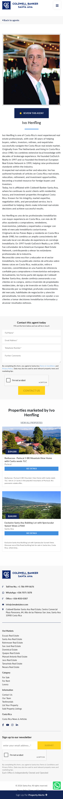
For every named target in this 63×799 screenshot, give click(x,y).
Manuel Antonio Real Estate (14, 656)
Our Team (6, 698)
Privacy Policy (7, 368)
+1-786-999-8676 (26, 586)
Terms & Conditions (47, 366)
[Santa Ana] (20, 5)
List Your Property (10, 705)
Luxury (5, 684)
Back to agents (11, 20)
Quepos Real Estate (11, 653)
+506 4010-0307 (20, 598)
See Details (31, 468)
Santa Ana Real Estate (12, 639)
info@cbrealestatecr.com (17, 604)
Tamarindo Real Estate (12, 663)
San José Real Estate (11, 646)
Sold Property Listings (12, 708)
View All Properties (31, 422)
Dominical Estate (9, 649)
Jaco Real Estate (9, 660)
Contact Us (31, 390)
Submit (49, 745)
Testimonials (7, 701)
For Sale (5, 677)
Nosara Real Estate (10, 667)
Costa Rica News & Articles (14, 719)
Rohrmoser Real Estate (12, 642)
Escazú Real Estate (10, 635)
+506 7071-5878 (24, 592)
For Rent (6, 680)
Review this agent (33, 113)
